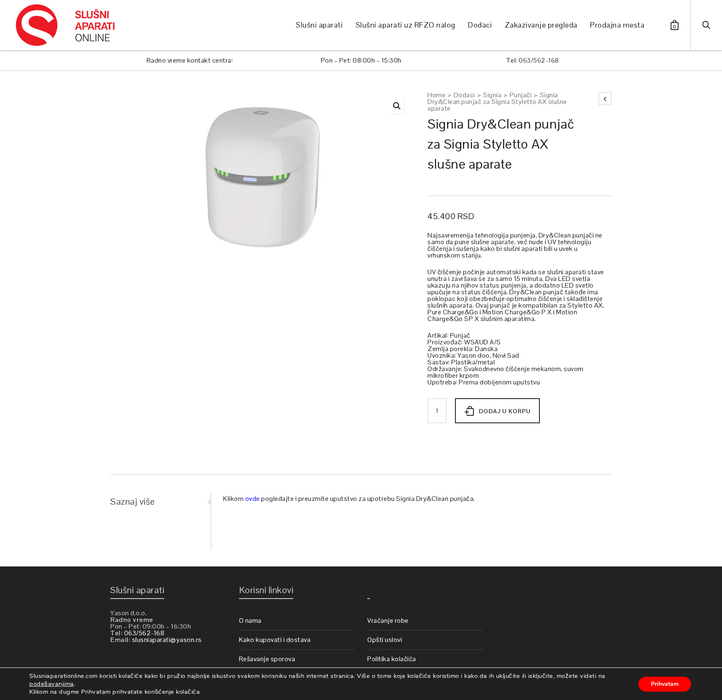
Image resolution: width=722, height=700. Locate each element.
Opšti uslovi (384, 639)
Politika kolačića (391, 659)
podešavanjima (51, 683)
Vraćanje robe (388, 620)
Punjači (521, 95)
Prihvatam (665, 684)
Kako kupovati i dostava (275, 639)
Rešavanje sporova (267, 659)
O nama (250, 620)
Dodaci (464, 95)
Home (436, 95)
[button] (396, 106)
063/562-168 (539, 60)
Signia (492, 95)
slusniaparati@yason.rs (167, 639)
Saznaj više (132, 501)
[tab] (160, 501)
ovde (252, 498)
